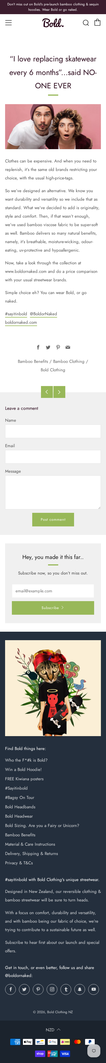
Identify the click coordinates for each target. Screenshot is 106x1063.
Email (10, 446)
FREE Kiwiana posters (24, 779)
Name (10, 420)
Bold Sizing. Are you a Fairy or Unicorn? (42, 825)
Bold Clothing (53, 370)
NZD (50, 1030)
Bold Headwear (19, 816)
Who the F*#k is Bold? (26, 760)
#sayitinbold (16, 314)
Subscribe (50, 607)
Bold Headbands (20, 807)
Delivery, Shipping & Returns (31, 853)
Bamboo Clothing (69, 361)
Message (13, 471)
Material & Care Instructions (30, 844)
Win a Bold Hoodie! (23, 769)
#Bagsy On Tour (19, 797)
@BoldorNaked (43, 314)
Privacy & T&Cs (19, 863)
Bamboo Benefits (33, 361)
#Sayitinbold (16, 788)
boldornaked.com (21, 322)
